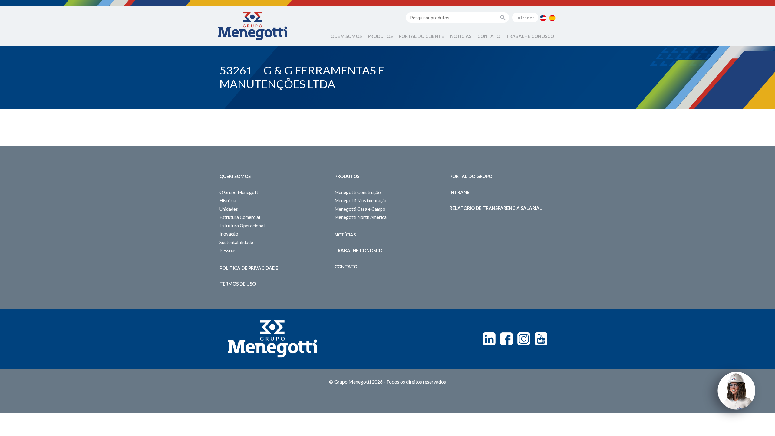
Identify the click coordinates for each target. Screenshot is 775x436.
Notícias (460, 36)
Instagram (523, 338)
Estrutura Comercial (239, 217)
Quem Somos (346, 36)
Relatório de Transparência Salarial (496, 208)
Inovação (228, 233)
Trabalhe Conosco (530, 36)
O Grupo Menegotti (239, 192)
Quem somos (235, 176)
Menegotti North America (361, 217)
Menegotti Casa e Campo (360, 209)
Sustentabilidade (236, 242)
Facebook (506, 338)
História (227, 200)
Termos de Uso (237, 283)
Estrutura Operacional (242, 225)
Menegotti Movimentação (361, 200)
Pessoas (227, 250)
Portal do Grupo (471, 176)
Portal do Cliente (421, 36)
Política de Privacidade (248, 268)
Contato (488, 36)
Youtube (541, 338)
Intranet (525, 17)
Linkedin (489, 338)
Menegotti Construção (358, 192)
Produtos (380, 36)
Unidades (228, 209)
